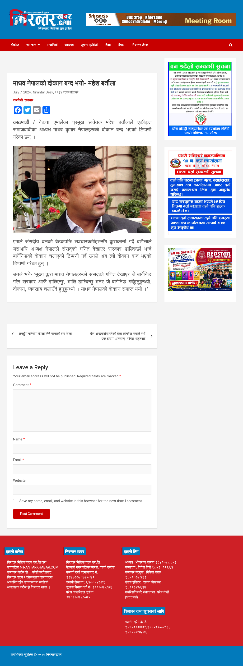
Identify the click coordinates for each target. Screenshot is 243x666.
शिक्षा (108, 45)
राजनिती (52, 45)
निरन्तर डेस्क (140, 45)
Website (19, 480)
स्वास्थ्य (69, 45)
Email (18, 460)
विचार (121, 45)
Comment (22, 385)
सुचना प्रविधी (89, 45)
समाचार (31, 45)
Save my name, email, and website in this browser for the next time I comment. (81, 501)
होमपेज (15, 45)
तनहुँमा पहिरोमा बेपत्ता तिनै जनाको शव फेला (45, 334)
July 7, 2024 (22, 92)
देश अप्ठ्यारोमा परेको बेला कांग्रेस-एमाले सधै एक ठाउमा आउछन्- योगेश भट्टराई (117, 336)
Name (19, 439)
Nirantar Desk (43, 92)
